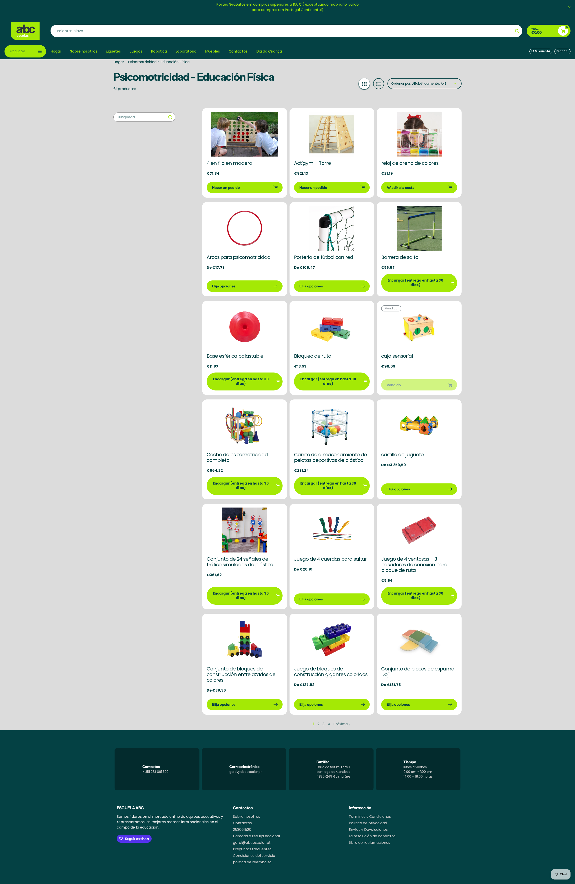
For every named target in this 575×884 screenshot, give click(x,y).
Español (562, 51)
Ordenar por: (401, 83)
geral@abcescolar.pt (252, 842)
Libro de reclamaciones (369, 842)
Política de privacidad (368, 823)
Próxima (340, 724)
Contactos (242, 823)
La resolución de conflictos (372, 836)
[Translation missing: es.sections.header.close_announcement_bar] (569, 7)
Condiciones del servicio (254, 855)
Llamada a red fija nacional (256, 836)
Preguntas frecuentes (252, 849)
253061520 (242, 829)
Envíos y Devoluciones (368, 829)
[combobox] (144, 117)
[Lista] (378, 83)
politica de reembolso (252, 862)
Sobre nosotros (246, 816)
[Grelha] (364, 83)
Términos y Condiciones (370, 816)
